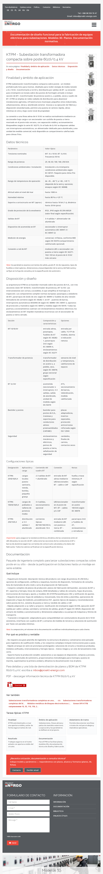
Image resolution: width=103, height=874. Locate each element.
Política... (37, 7)
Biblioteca (56, 7)
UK (19, 10)
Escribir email (33, 770)
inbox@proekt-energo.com (85, 16)
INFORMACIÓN (59, 802)
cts (59, 700)
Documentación (23, 69)
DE (8, 10)
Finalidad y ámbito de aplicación (35, 66)
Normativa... (67, 7)
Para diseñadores (11, 7)
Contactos (46, 7)
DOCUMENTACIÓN (61, 806)
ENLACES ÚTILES (60, 816)
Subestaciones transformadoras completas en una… (32, 700)
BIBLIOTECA (58, 811)
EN (28, 10)
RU (23, 10)
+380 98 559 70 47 (89, 13)
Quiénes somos (25, 7)
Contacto (16, 770)
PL (16, 10)
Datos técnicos (58, 66)
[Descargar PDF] (17, 685)
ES (12, 10)
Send (13, 843)
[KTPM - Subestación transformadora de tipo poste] (91, 61)
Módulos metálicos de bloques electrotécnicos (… (49, 703)
